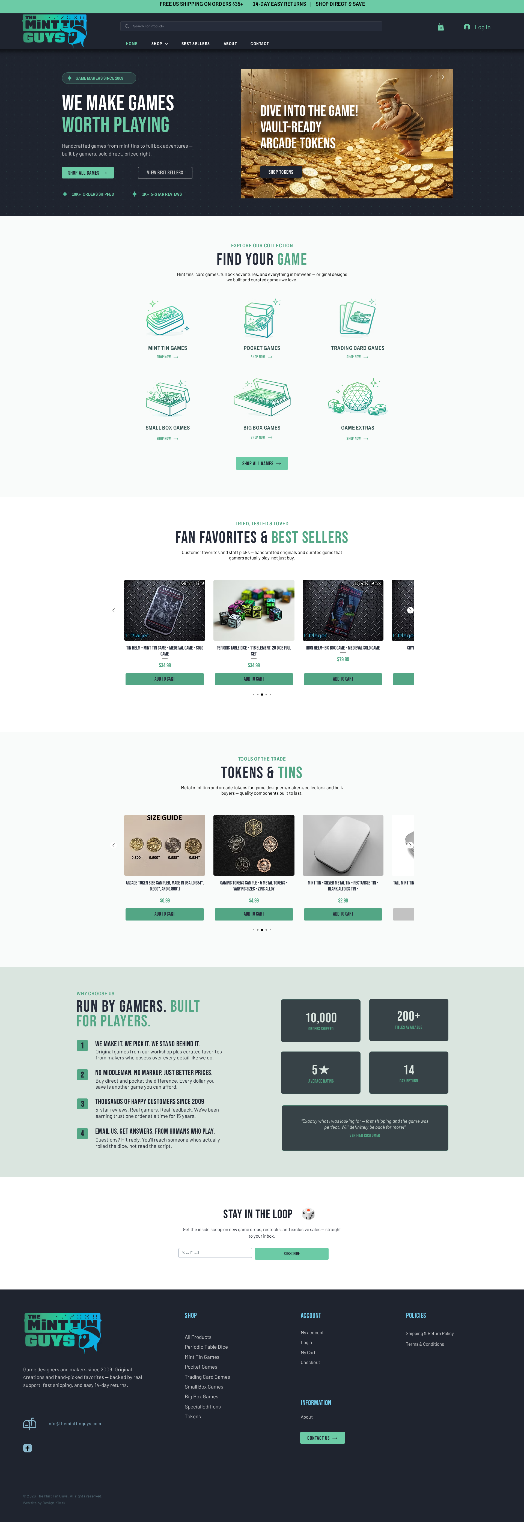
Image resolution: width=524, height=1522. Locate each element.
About (307, 1416)
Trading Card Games (207, 1377)
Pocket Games (201, 1366)
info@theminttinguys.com (74, 1423)
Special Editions (203, 1406)
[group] (261, 633)
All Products (198, 1337)
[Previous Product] (113, 610)
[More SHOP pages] (166, 44)
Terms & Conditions (425, 1344)
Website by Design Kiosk (44, 1502)
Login (306, 1342)
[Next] (443, 77)
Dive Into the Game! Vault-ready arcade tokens (309, 127)
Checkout (310, 1362)
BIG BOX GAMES (261, 428)
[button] (440, 27)
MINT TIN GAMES (167, 348)
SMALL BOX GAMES (168, 428)
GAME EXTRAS (357, 428)
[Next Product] (410, 610)
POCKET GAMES (262, 348)
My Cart (308, 1352)
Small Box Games (204, 1386)
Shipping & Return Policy (430, 1333)
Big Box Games (201, 1396)
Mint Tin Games (202, 1357)
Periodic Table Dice (206, 1347)
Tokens (193, 1416)
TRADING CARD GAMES (357, 348)
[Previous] (430, 77)
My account (312, 1332)
